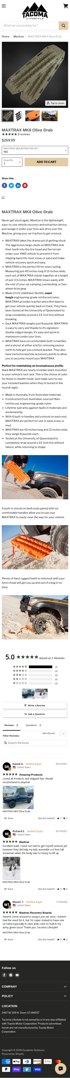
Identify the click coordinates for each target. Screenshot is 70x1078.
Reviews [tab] (9, 725)
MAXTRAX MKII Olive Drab (16, 811)
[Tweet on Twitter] (11, 185)
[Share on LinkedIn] (18, 185)
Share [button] (10, 818)
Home (6, 36)
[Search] (63, 25)
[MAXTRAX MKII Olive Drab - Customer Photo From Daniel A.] (28, 694)
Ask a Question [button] (36, 714)
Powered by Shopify (13, 1053)
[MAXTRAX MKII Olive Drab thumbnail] (7, 116)
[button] (59, 818)
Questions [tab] (31, 725)
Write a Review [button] (36, 705)
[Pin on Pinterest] (25, 185)
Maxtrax (18, 36)
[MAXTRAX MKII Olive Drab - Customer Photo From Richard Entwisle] (41, 694)
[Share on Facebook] (4, 185)
